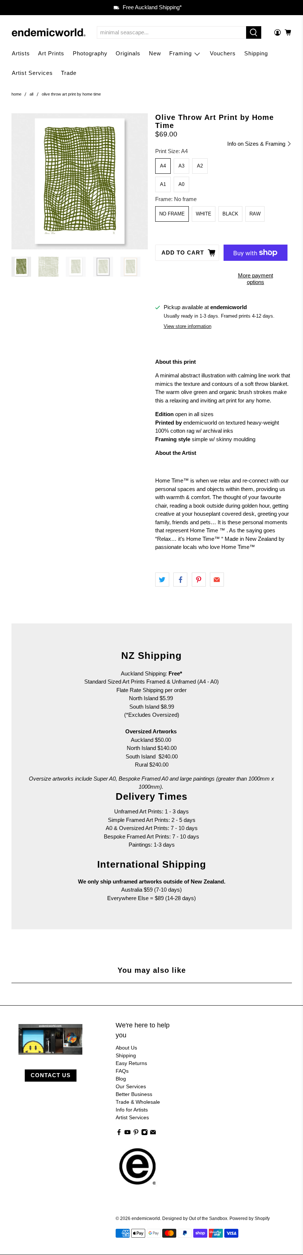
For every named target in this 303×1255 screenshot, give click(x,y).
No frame (172, 214)
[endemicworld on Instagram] (144, 1134)
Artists (21, 53)
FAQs (122, 1071)
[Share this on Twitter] (162, 580)
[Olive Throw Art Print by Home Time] (79, 181)
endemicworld (146, 1218)
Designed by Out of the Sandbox (194, 1218)
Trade (68, 73)
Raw (255, 214)
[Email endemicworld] (153, 1134)
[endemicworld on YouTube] (127, 1134)
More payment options (255, 278)
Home (16, 94)
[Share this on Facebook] (180, 580)
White (203, 214)
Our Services (131, 1086)
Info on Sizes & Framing (257, 144)
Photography (90, 53)
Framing (180, 53)
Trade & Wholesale (138, 1102)
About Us (126, 1048)
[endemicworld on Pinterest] (136, 1134)
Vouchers (223, 53)
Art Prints (51, 53)
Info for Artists (132, 1110)
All (31, 94)
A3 (181, 166)
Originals (128, 53)
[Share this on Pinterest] (199, 580)
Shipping (256, 53)
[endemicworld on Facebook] (119, 1134)
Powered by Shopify (249, 1218)
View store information (187, 326)
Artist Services (32, 73)
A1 (163, 184)
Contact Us (51, 1075)
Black (230, 214)
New (155, 53)
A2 (200, 166)
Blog (121, 1079)
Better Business (134, 1094)
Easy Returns (131, 1063)
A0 (181, 184)
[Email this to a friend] (217, 580)
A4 (163, 166)
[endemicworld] (49, 32)
